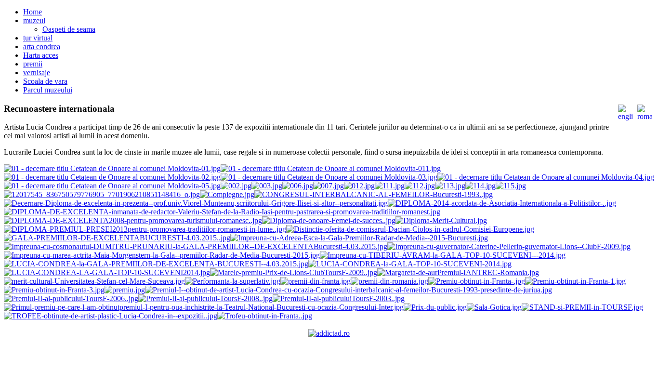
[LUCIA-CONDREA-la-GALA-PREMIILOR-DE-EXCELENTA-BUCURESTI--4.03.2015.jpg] (156, 264)
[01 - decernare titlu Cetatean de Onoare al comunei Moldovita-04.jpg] (545, 177)
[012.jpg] (359, 186)
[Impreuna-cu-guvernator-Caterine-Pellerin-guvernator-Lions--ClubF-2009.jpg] (509, 246)
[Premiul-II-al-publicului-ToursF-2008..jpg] (205, 298)
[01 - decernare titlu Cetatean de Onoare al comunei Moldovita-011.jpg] (331, 168)
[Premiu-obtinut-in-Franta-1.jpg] (575, 281)
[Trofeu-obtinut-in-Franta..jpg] (264, 316)
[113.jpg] (450, 186)
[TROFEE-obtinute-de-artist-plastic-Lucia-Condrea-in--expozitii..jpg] (110, 316)
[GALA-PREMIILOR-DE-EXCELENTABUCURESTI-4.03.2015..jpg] (117, 238)
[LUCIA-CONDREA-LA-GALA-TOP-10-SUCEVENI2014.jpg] (107, 272)
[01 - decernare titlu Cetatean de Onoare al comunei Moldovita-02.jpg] (112, 177)
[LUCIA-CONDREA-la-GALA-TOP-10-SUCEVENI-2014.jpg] (410, 264)
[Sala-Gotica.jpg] (494, 307)
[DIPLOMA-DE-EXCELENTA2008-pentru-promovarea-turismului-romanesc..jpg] (133, 220)
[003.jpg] (266, 186)
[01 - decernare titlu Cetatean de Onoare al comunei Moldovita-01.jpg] (112, 168)
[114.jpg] (480, 186)
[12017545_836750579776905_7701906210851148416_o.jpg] (102, 194)
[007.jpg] (328, 186)
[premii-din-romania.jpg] (389, 281)
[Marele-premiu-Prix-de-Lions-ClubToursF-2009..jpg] (293, 272)
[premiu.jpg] (125, 290)
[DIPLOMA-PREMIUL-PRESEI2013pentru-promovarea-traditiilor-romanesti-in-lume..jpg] (145, 229)
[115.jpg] (511, 186)
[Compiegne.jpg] (227, 194)
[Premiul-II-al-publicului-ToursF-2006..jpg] (71, 298)
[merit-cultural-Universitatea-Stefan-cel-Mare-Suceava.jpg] (94, 281)
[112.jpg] (420, 186)
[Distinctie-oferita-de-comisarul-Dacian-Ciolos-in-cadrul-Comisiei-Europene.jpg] (410, 229)
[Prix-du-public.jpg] (435, 307)
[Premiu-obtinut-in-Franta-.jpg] (476, 281)
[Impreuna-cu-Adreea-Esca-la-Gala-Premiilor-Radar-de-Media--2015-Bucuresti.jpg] (359, 238)
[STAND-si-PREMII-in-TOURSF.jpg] (582, 307)
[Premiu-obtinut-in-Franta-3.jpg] (54, 290)
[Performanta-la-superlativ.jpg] (232, 281)
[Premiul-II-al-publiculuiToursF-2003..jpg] (339, 298)
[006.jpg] (297, 186)
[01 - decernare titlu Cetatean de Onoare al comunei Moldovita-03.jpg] (329, 177)
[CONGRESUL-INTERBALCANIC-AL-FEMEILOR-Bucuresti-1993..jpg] (373, 194)
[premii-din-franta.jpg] (315, 281)
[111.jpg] (390, 186)
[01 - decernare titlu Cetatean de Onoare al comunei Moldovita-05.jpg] (112, 186)
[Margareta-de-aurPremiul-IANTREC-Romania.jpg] (458, 272)
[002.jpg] (236, 186)
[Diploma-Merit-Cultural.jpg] (441, 220)
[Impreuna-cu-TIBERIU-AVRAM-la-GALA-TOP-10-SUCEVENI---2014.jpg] (443, 255)
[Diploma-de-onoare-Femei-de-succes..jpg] (328, 220)
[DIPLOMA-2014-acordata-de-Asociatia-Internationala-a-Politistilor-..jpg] (502, 203)
